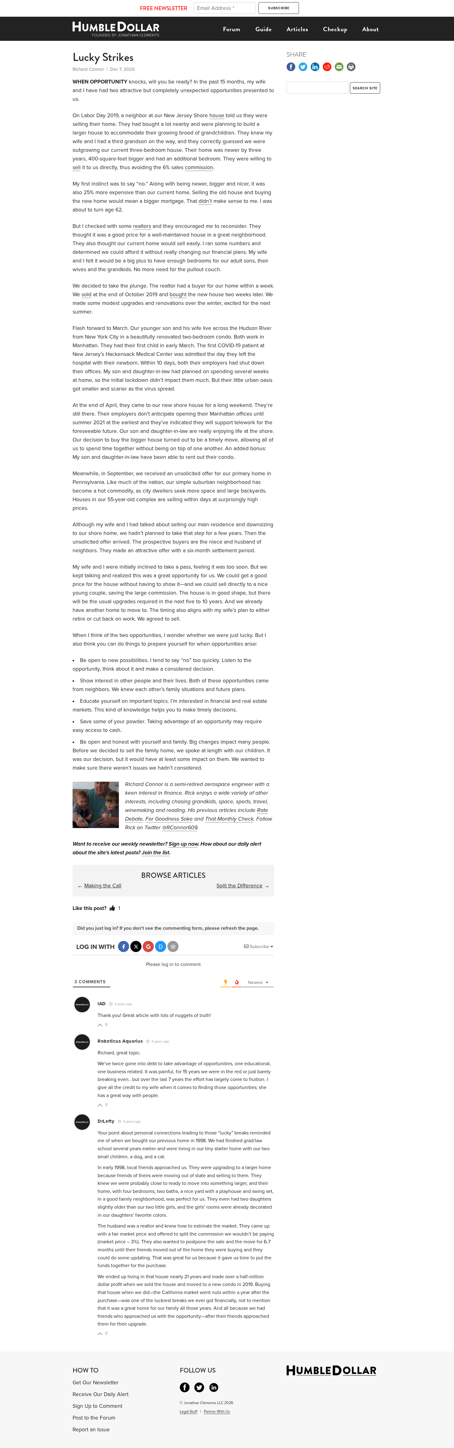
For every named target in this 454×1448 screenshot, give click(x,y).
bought (178, 294)
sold (86, 294)
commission (199, 167)
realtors (142, 226)
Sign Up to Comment (97, 1406)
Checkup (335, 29)
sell (77, 167)
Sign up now (183, 844)
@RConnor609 (179, 827)
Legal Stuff (188, 1411)
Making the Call (102, 885)
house (216, 115)
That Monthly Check (229, 819)
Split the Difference (239, 885)
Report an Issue (91, 1429)
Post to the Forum (94, 1418)
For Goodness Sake (169, 819)
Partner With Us (217, 1411)
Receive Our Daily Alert (100, 1394)
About (370, 29)
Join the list (155, 852)
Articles (297, 29)
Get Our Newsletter (96, 1382)
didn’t (205, 201)
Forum (232, 29)
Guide (263, 29)
